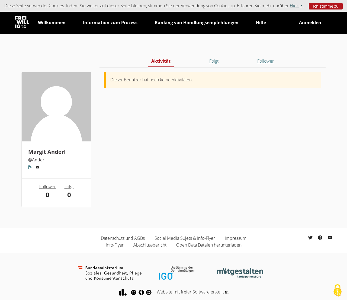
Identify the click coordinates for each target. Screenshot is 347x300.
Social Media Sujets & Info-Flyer (185, 238)
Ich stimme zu (326, 6)
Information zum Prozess (110, 22)
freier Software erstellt (205, 292)
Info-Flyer (115, 245)
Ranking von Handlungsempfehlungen (197, 22)
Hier (296, 6)
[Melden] (30, 167)
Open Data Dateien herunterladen (209, 245)
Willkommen (52, 22)
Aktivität (161, 61)
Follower (265, 61)
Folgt (214, 61)
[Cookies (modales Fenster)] (337, 291)
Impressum (235, 238)
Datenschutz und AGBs (123, 238)
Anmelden (310, 22)
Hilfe (261, 22)
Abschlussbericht (149, 245)
